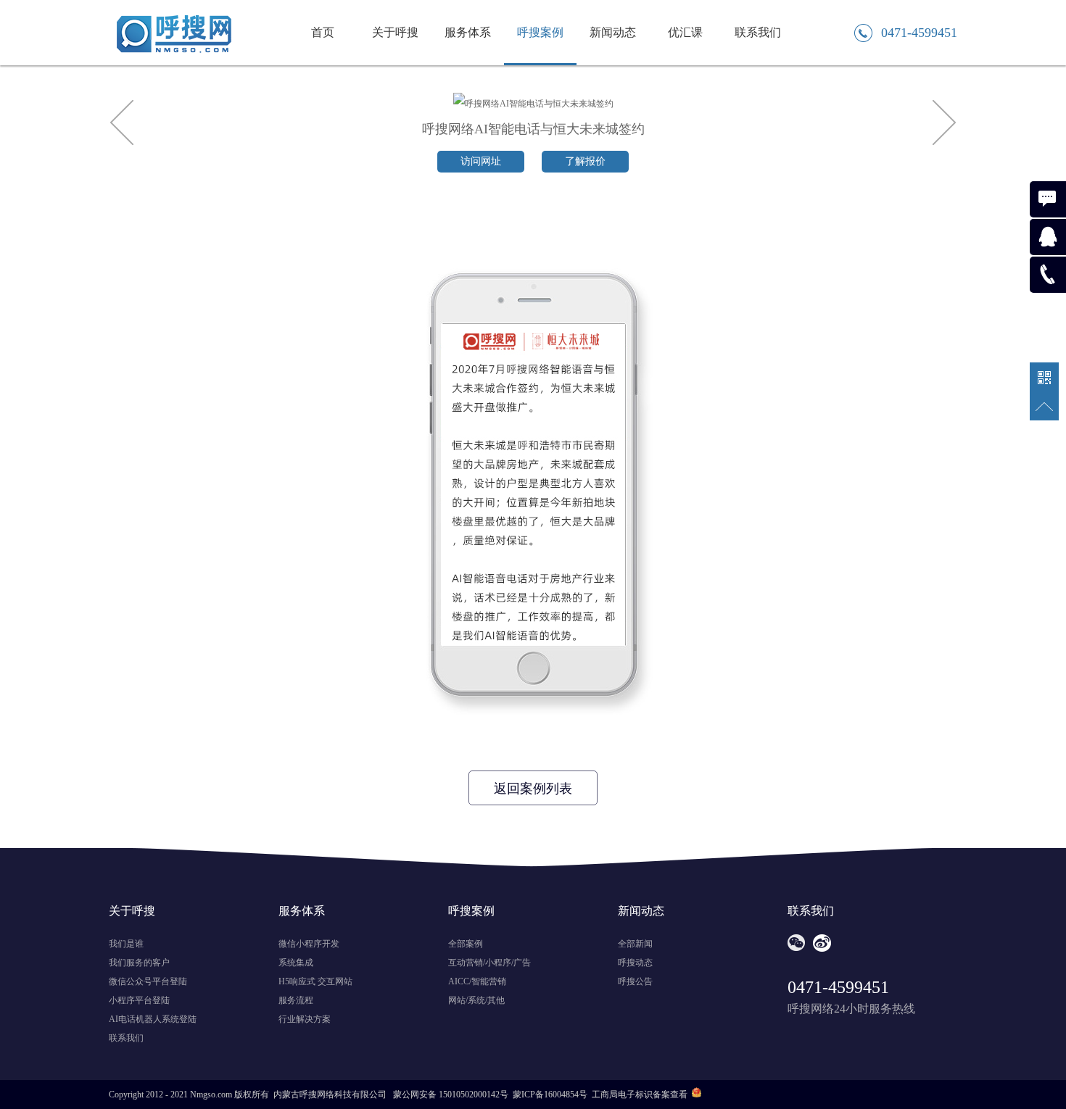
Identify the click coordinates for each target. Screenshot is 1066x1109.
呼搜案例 (540, 32)
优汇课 (685, 32)
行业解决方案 (304, 1019)
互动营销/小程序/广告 (489, 963)
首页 (322, 32)
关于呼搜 (395, 32)
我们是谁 (126, 944)
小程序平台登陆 (139, 1000)
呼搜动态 (635, 963)
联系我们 (758, 32)
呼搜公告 (635, 981)
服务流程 (295, 1000)
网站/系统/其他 (476, 1000)
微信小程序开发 (308, 944)
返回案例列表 (533, 788)
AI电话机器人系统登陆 (153, 1019)
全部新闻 (635, 944)
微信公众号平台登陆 (148, 981)
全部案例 (465, 944)
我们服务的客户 (139, 963)
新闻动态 (613, 32)
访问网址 (480, 161)
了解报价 (585, 161)
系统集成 (295, 963)
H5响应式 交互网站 (315, 981)
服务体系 (468, 32)
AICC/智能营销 (477, 981)
